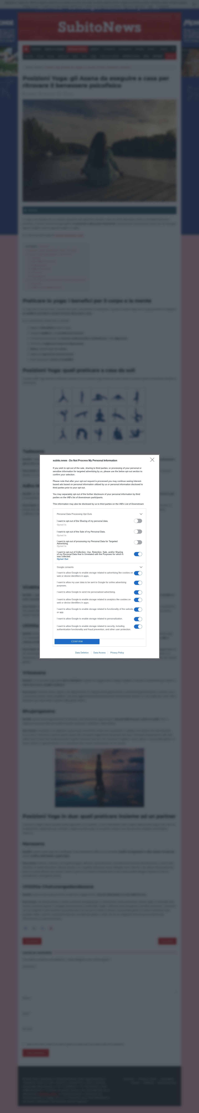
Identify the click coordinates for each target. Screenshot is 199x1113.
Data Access (99, 652)
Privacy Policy (117, 652)
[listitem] (99, 514)
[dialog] (99, 556)
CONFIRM (77, 641)
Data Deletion (82, 652)
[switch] (138, 521)
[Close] (153, 461)
